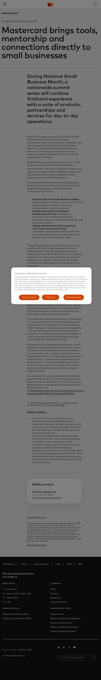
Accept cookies (29, 297)
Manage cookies (74, 297)
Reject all (51, 297)
